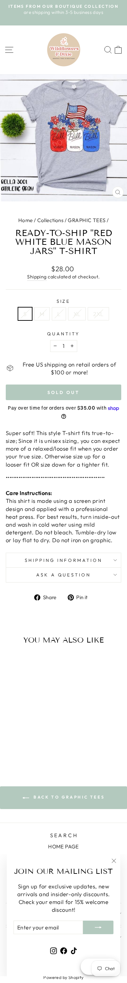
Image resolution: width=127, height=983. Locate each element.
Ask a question (63, 574)
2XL (98, 313)
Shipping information (63, 560)
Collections (50, 220)
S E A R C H (63, 835)
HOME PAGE (63, 846)
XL (77, 313)
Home (25, 220)
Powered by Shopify (63, 977)
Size (64, 301)
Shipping (36, 277)
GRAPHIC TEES (86, 220)
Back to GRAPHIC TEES (68, 797)
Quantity (63, 333)
